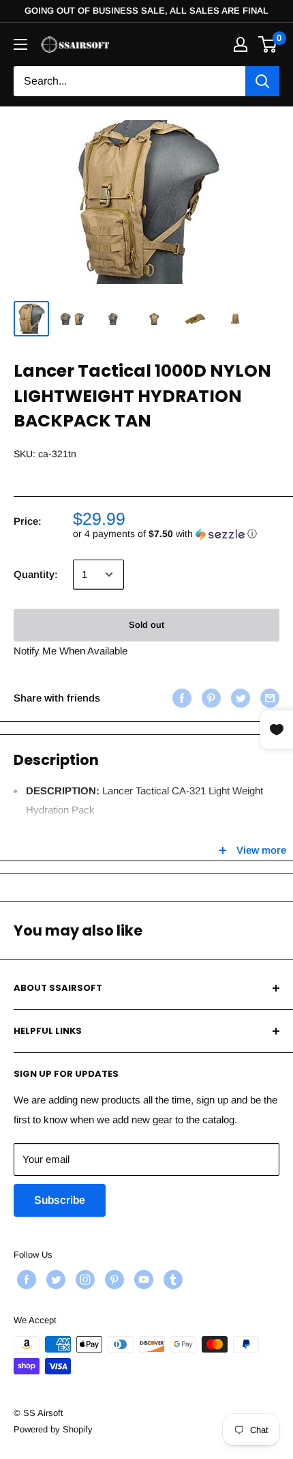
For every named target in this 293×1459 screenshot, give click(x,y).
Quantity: (36, 574)
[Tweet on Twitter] (239, 698)
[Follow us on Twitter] (54, 1279)
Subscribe (59, 1200)
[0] (268, 44)
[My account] (240, 44)
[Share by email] (268, 698)
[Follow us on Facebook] (25, 1279)
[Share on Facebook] (180, 698)
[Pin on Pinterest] (209, 698)
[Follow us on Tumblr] (171, 1279)
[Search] (262, 81)
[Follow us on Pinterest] (113, 1279)
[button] (176, 534)
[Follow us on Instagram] (83, 1279)
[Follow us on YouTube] (142, 1279)
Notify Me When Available (70, 650)
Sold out (146, 625)
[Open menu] (20, 44)
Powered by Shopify (53, 1429)
